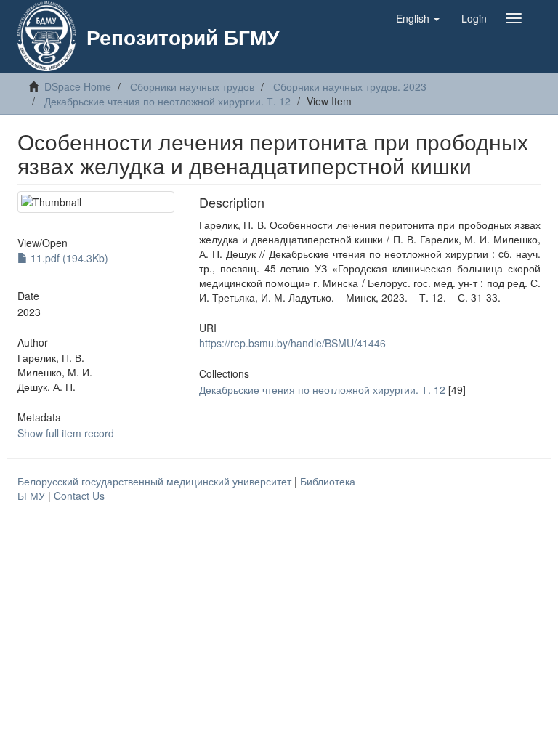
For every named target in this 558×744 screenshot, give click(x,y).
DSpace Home (77, 86)
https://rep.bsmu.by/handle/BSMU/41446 (292, 343)
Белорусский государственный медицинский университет (155, 481)
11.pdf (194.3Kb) (68, 258)
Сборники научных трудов (192, 86)
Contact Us (79, 495)
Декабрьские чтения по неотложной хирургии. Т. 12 (167, 101)
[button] (417, 18)
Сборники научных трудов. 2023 (349, 86)
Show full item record (65, 433)
